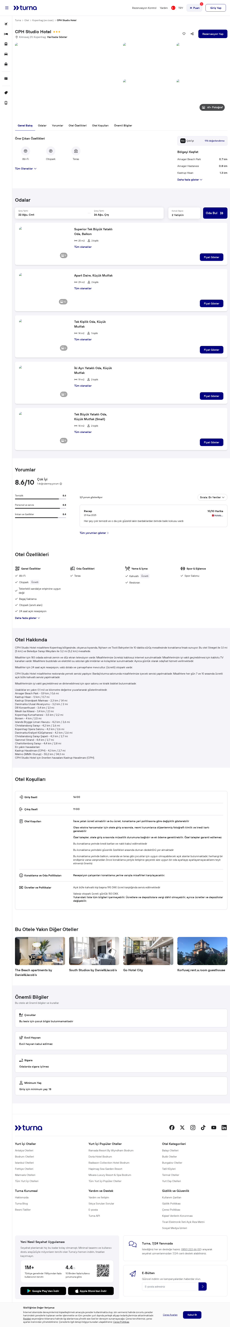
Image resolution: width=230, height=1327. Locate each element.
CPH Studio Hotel (66, 20)
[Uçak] (6, 24)
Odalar (42, 125)
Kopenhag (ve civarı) (42, 20)
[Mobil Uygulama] (6, 103)
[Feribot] (6, 64)
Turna (18, 20)
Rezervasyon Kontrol (144, 8)
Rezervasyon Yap (212, 34)
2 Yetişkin (178, 215)
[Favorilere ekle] (184, 34)
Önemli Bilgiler (123, 125)
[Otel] (6, 34)
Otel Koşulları (100, 125)
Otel (26, 20)
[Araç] (6, 54)
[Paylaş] (192, 34)
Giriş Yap (215, 8)
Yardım (164, 8)
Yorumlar (57, 125)
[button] (121, 78)
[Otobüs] (6, 44)
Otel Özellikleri (78, 125)
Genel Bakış (25, 125)
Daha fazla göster (26, 618)
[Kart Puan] (6, 78)
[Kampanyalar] (6, 93)
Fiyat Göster (211, 257)
